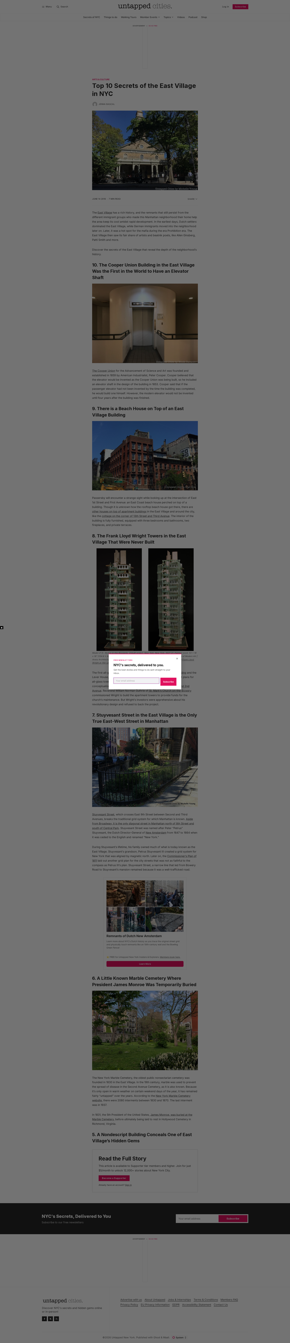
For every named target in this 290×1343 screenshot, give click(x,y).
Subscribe (168, 681)
